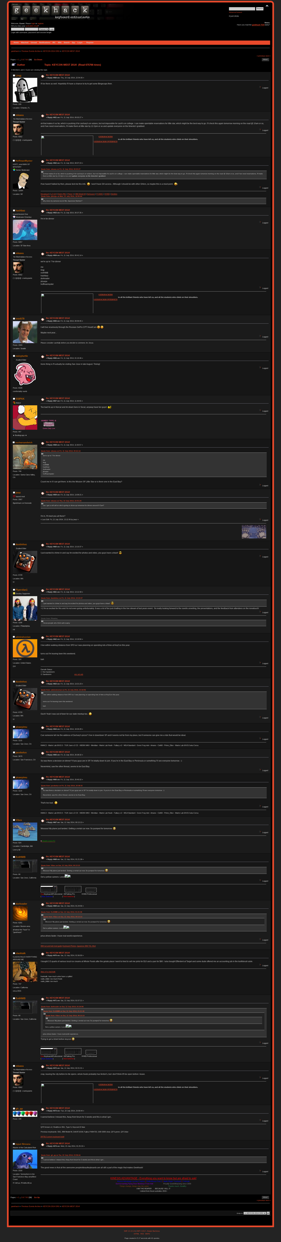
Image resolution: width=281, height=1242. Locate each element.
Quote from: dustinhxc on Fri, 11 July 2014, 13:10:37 (62, 598)
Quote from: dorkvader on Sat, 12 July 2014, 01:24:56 (62, 1007)
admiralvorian (23, 637)
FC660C (99, 194)
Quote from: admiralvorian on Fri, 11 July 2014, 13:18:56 (63, 690)
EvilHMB (21, 857)
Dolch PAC (62, 194)
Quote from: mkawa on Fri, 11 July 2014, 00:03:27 (60, 169)
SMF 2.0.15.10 (130, 1231)
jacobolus (21, 752)
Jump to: (240, 1213)
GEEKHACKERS (106, 137)
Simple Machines (153, 1231)
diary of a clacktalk (48, 972)
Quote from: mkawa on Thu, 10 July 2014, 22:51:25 (61, 501)
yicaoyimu (21, 726)
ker (71, 194)
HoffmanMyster (23, 160)
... (20, 60)
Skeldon (114, 194)
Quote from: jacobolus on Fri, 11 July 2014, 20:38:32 (62, 786)
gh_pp (19, 1108)
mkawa (20, 115)
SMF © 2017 (141, 1231)
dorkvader (21, 903)
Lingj (18, 75)
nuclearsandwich (23, 442)
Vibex (19, 820)
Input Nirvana (22, 1144)
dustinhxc (21, 544)
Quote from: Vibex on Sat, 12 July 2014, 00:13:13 (60, 865)
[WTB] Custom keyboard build (52, 1137)
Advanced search (235, 12)
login (33, 23)
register (40, 23)
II (73, 194)
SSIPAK (20, 398)
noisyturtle (22, 356)
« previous (261, 56)
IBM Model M (80, 194)
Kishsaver (91, 194)
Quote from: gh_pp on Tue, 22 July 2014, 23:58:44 (60, 1155)
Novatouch (45, 194)
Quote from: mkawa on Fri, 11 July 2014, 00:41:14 (60, 451)
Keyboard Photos (69, 946)
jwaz (18, 492)
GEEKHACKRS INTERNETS (105, 141)
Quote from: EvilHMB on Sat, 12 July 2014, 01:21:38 (61, 912)
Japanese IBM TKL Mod (86, 946)
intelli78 (20, 318)
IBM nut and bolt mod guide (51, 946)
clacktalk (21, 953)
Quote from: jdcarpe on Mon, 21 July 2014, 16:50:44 (61, 196)
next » (268, 56)
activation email (32, 26)
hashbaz (20, 210)
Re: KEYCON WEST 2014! (58, 75)
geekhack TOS (258, 25)
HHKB (107, 194)
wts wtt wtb (78, 674)
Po (69, 194)
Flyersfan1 (21, 589)
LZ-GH (53, 194)
